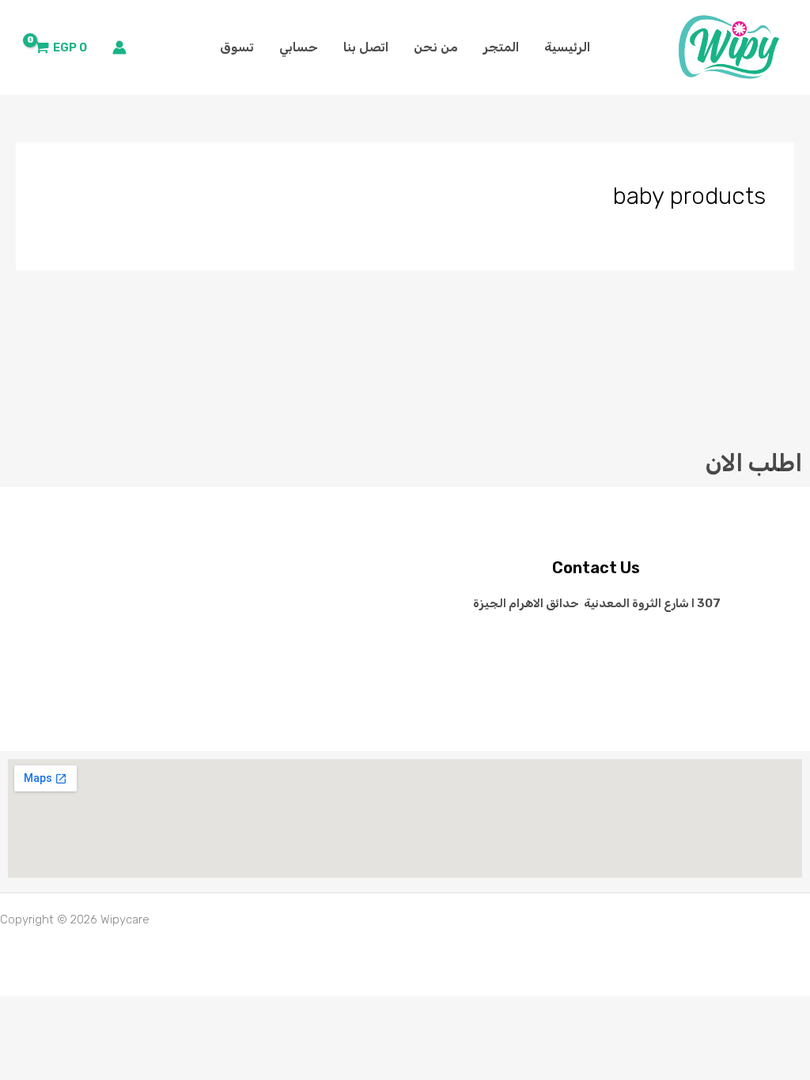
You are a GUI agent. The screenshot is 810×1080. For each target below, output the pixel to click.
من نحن (436, 47)
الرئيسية (567, 47)
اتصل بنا (365, 47)
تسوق (237, 47)
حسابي (298, 47)
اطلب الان (754, 463)
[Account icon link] (119, 47)
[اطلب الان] (744, 383)
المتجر (501, 47)
